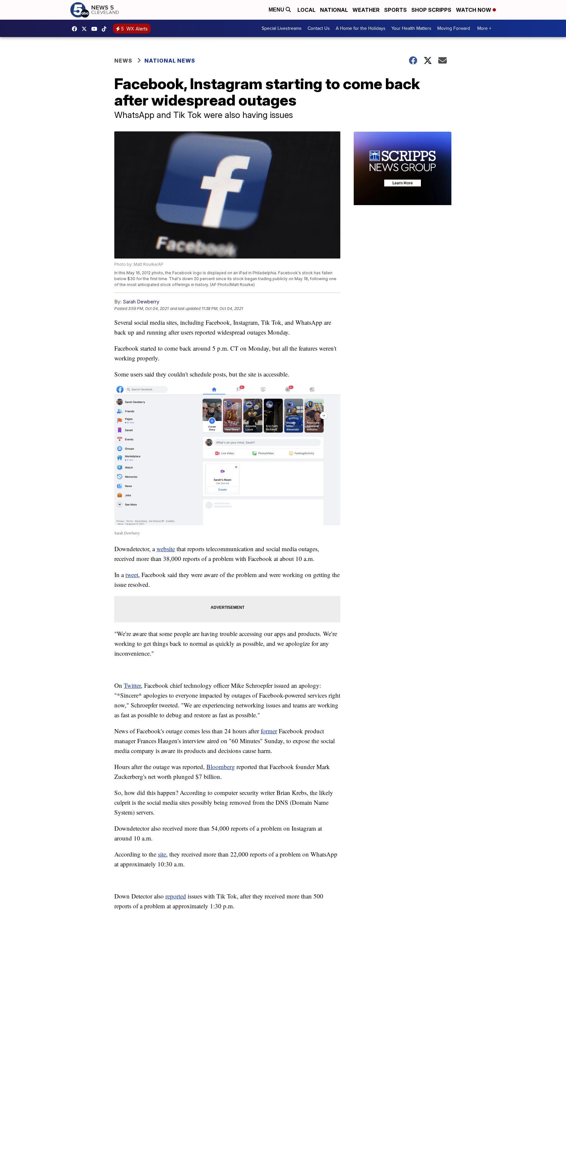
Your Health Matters (411, 28)
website (166, 549)
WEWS (86, 28)
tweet (131, 574)
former (269, 731)
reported (175, 896)
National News (169, 60)
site (162, 854)
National (334, 10)
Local (306, 10)
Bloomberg (220, 766)
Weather (366, 10)
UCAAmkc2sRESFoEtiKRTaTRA (96, 28)
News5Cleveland (76, 28)
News (123, 60)
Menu (277, 9)
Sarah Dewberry (141, 302)
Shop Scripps (431, 10)
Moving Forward (453, 28)
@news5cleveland (106, 28)
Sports (395, 10)
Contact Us (319, 28)
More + (484, 28)
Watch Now (474, 10)
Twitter (132, 685)
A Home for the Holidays (361, 28)
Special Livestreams (282, 28)
